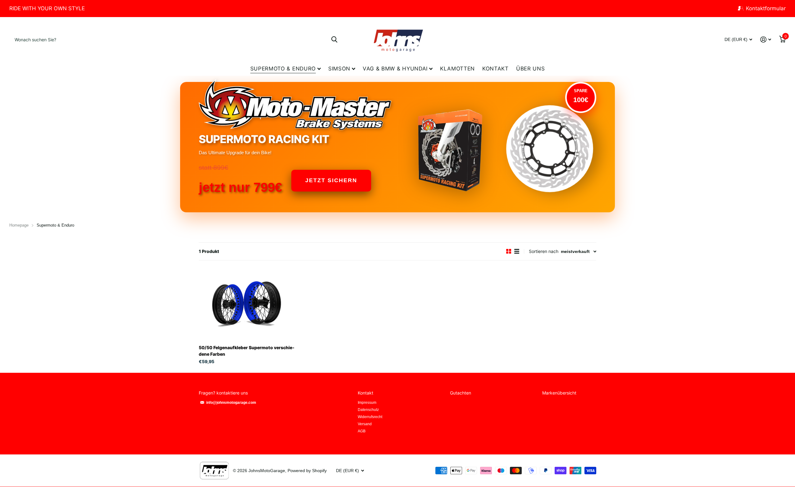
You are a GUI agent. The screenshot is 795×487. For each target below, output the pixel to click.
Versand (365, 424)
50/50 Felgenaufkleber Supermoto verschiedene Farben (246, 351)
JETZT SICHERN (331, 180)
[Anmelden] (765, 40)
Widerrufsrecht (370, 417)
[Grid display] (508, 251)
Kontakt (495, 68)
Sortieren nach (543, 251)
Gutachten (460, 392)
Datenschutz (368, 410)
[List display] (516, 251)
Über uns (530, 68)
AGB (362, 431)
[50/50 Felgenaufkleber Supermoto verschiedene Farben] (246, 304)
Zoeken (334, 39)
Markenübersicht (559, 392)
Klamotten (457, 68)
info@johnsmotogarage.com (231, 402)
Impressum (367, 402)
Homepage (19, 225)
